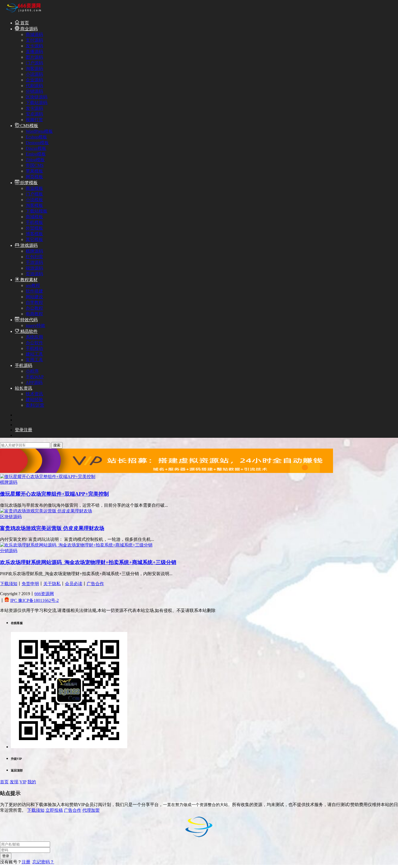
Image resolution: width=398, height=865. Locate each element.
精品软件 (28, 331)
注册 (26, 862)
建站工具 (34, 354)
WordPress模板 (39, 131)
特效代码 (28, 319)
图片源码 (34, 57)
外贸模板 (34, 228)
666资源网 (44, 593)
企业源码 (34, 80)
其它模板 (34, 239)
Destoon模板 (37, 142)
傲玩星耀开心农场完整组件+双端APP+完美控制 (54, 494)
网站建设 (34, 296)
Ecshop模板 (36, 137)
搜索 (56, 445)
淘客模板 (34, 205)
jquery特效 (35, 325)
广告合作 (95, 583)
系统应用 (34, 337)
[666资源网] (23, 13)
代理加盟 (91, 810)
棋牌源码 (34, 251)
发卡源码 (34, 46)
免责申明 (30, 583)
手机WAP (35, 376)
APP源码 (34, 382)
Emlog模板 (36, 154)
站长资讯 (23, 388)
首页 (24, 23)
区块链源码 (36, 97)
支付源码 (34, 40)
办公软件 (34, 342)
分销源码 (34, 91)
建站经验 (34, 399)
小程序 (32, 371)
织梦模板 (28, 182)
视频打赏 (34, 119)
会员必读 (73, 583)
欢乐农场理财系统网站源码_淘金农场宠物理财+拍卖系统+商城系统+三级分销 (88, 562)
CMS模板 (28, 125)
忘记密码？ (43, 862)
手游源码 (34, 262)
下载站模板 (36, 211)
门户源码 (34, 63)
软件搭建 (34, 291)
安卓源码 (34, 114)
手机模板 (34, 222)
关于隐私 (52, 583)
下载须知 (8, 583)
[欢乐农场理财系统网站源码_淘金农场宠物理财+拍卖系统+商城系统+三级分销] (76, 545)
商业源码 (28, 28)
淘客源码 (34, 68)
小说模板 (34, 199)
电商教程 (34, 313)
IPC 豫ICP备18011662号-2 (34, 600)
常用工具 (34, 359)
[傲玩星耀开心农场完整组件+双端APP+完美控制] (47, 476)
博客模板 (34, 233)
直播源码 (34, 51)
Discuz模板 (36, 148)
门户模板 (34, 194)
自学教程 (34, 302)
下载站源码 (36, 102)
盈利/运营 (35, 405)
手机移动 (34, 348)
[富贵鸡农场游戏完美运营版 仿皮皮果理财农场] (46, 511)
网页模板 (34, 176)
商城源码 (34, 34)
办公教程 (34, 308)
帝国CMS (35, 165)
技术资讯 (34, 394)
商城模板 (34, 216)
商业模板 (34, 188)
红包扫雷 (34, 256)
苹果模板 (34, 171)
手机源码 (23, 365)
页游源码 (34, 273)
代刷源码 (34, 85)
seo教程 (33, 285)
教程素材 (28, 279)
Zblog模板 (35, 159)
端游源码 (34, 268)
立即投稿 (54, 810)
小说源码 (34, 74)
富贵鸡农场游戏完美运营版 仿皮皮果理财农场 (52, 528)
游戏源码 (28, 245)
